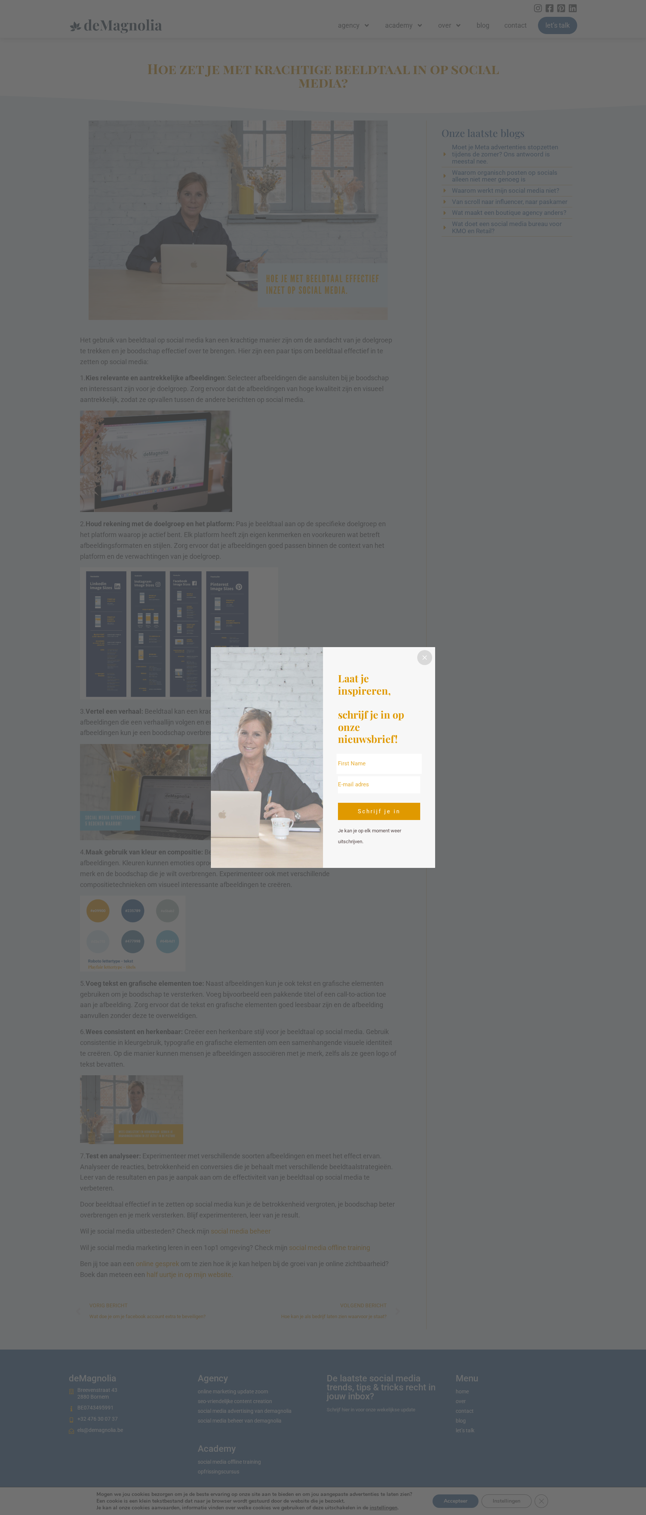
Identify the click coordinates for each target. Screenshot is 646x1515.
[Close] (424, 657)
